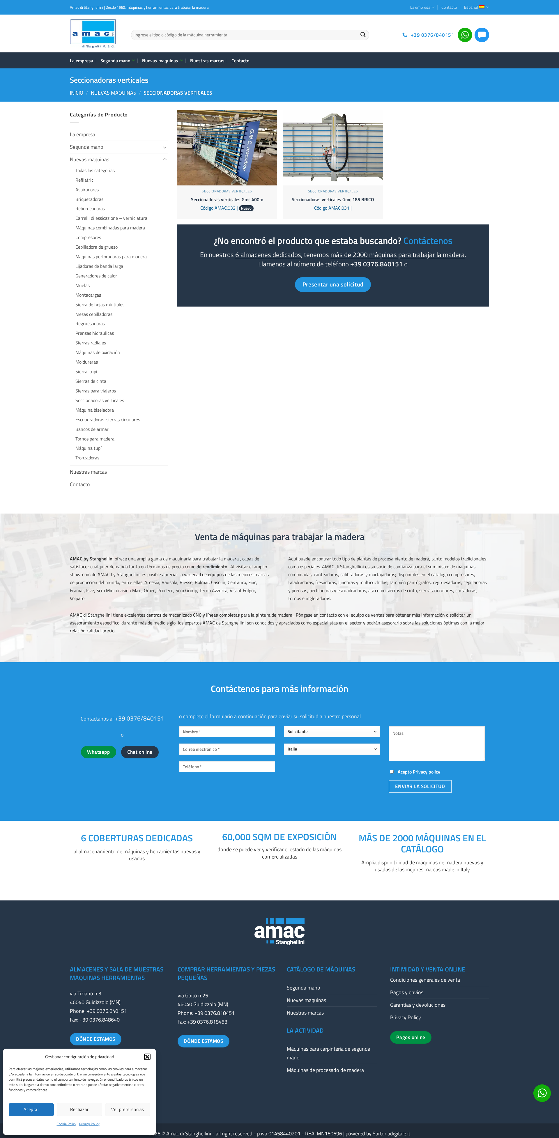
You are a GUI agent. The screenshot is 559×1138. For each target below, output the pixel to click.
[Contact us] (542, 1093)
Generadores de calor (96, 275)
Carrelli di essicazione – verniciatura (111, 218)
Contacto (449, 7)
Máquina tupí (88, 448)
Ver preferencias (127, 1109)
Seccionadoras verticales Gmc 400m (227, 200)
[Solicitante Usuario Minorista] (332, 734)
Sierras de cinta (90, 381)
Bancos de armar (92, 429)
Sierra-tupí (86, 371)
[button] (147, 1057)
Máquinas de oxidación (97, 352)
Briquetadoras (89, 199)
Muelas (82, 285)
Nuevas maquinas (160, 60)
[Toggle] (164, 147)
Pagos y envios (406, 992)
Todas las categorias (95, 170)
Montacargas (88, 294)
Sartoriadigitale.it (391, 1133)
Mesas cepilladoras (93, 314)
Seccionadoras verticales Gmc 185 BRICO (333, 200)
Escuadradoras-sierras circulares (107, 419)
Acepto (418, 771)
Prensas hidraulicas (94, 333)
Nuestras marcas (207, 60)
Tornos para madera (94, 438)
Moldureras (86, 361)
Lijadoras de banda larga (99, 266)
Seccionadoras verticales (99, 400)
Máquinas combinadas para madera (110, 227)
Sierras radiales (90, 342)
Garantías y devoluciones (417, 1005)
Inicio (76, 93)
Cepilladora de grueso (96, 246)
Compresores (88, 237)
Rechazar (79, 1109)
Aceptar (31, 1109)
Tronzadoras (87, 457)
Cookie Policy (66, 1124)
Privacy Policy (89, 1124)
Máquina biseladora (94, 409)
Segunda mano (115, 60)
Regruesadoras (90, 323)
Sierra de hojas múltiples (99, 304)
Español (471, 7)
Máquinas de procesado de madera (325, 1070)
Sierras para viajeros (95, 390)
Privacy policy (426, 771)
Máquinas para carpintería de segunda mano (328, 1053)
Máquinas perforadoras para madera (111, 256)
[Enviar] (363, 35)
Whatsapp (98, 752)
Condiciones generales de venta (425, 980)
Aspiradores (87, 189)
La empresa (420, 7)
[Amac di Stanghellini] (96, 33)
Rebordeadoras (90, 208)
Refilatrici (85, 179)
